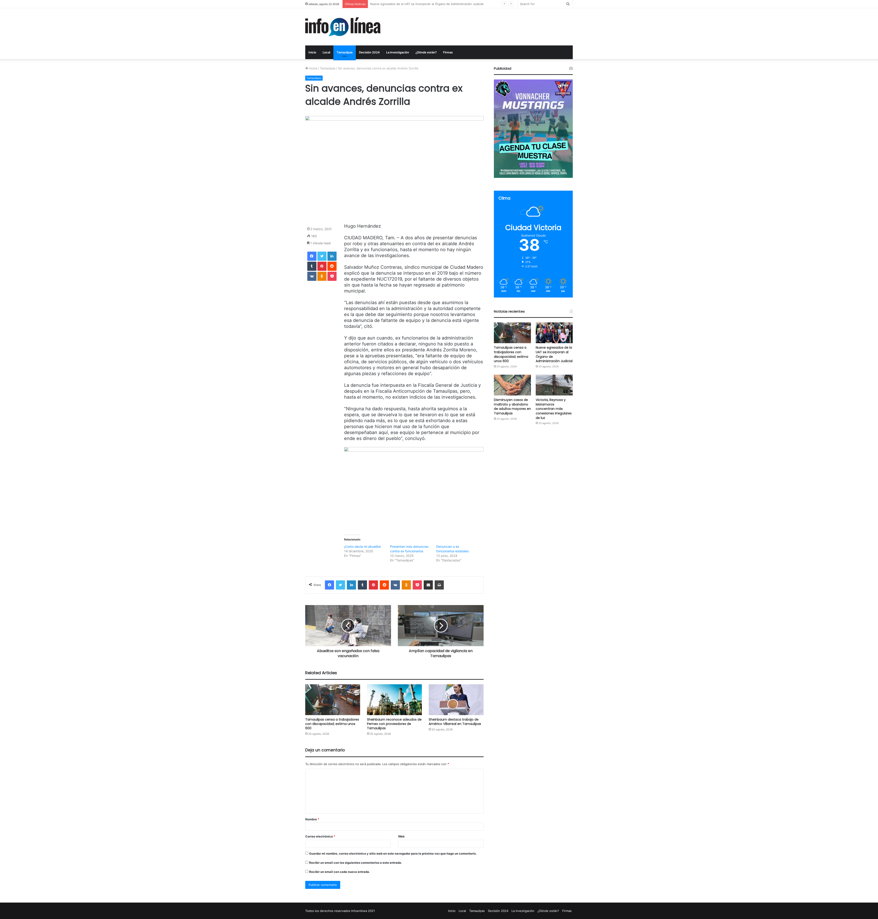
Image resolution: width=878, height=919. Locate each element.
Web (401, 836)
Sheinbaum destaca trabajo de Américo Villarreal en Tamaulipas (455, 721)
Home (312, 68)
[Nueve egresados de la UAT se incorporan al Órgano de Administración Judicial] (554, 332)
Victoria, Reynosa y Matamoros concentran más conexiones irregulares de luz (554, 409)
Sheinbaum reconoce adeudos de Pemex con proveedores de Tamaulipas (394, 723)
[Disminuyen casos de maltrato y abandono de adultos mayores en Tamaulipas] (512, 385)
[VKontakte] (311, 276)
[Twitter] (322, 256)
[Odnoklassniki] (322, 276)
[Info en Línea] (342, 26)
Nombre (312, 819)
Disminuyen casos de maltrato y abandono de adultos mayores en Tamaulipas (425, 4)
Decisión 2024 (369, 52)
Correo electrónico (320, 836)
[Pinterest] (322, 266)
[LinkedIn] (332, 256)
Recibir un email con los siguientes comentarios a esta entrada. (355, 862)
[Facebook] (311, 256)
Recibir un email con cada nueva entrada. (339, 872)
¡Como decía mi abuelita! (362, 546)
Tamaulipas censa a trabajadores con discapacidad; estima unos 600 (332, 723)
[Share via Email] (428, 585)
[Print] (439, 585)
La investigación (397, 52)
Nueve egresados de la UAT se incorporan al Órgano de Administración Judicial (554, 354)
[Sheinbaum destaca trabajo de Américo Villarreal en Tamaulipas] (456, 699)
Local (326, 52)
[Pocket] (332, 276)
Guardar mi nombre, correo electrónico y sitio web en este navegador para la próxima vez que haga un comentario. (393, 853)
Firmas (448, 52)
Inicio (312, 52)
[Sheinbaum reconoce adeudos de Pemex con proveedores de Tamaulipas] (394, 699)
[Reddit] (332, 266)
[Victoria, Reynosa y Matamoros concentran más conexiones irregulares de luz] (554, 385)
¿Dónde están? (426, 52)
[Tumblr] (311, 266)
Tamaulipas (345, 52)
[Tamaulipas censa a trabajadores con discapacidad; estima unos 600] (332, 699)
